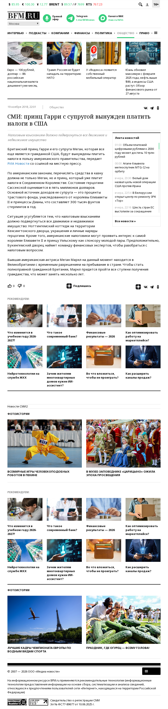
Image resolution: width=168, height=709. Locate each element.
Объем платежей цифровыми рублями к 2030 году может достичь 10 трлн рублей (134, 151)
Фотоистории (18, 414)
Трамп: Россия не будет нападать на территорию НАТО (64, 74)
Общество (125, 33)
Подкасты (37, 33)
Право (144, 33)
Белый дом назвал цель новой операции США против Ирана (135, 182)
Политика (103, 33)
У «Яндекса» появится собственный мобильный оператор (101, 74)
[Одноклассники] (158, 108)
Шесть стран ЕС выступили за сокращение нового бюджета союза (134, 211)
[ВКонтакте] (145, 108)
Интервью (15, 33)
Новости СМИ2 (17, 406)
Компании (60, 33)
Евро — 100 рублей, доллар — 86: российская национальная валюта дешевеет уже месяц (22, 77)
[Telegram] (151, 108)
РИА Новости (18, 163)
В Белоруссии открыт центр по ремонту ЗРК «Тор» (135, 197)
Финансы (82, 33)
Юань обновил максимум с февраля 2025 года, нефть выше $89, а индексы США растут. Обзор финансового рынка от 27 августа (141, 81)
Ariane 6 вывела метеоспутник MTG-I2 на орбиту (132, 167)
